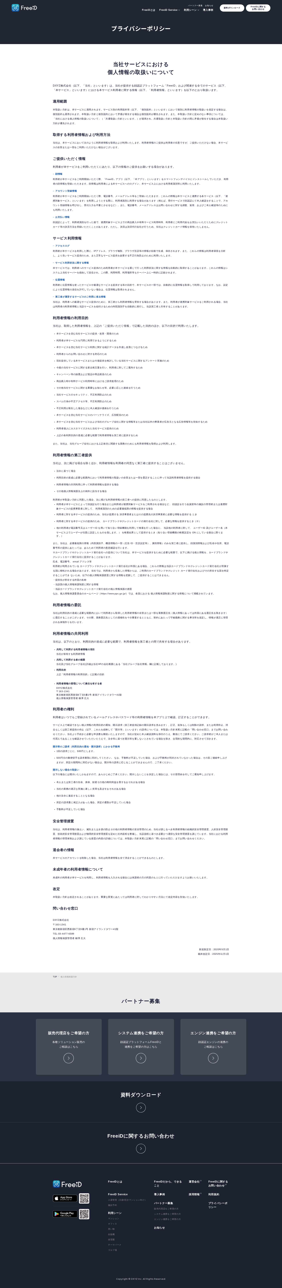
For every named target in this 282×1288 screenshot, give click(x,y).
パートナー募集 (195, 5)
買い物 (111, 1229)
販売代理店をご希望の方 (166, 1209)
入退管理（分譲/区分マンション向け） (127, 1200)
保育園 (111, 1239)
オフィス (112, 1224)
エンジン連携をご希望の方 (167, 1219)
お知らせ (209, 5)
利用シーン (190, 9)
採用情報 (194, 1194)
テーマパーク (114, 1245)
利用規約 (213, 1194)
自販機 (111, 1234)
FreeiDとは (148, 9)
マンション (113, 1218)
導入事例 (208, 9)
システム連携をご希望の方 (167, 1214)
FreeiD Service (168, 9)
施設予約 (112, 1205)
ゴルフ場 (112, 1250)
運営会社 (194, 1181)
